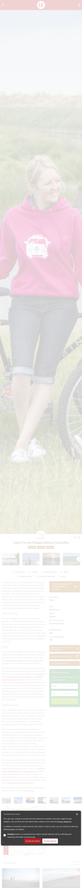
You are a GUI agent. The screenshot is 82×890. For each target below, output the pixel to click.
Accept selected (50, 841)
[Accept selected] (77, 814)
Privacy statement (64, 821)
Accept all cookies (33, 841)
